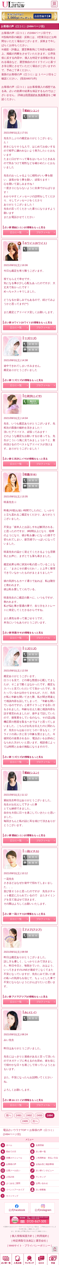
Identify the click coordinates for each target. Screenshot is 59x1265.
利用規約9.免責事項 (36, 95)
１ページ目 (44, 74)
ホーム (9, 1145)
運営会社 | (42, 1240)
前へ (8, 1115)
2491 (19, 1115)
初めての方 (11, 1151)
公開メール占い (13, 1170)
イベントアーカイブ (15, 1189)
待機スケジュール (14, 1158)
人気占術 (10, 1177)
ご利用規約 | (42, 1236)
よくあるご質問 (13, 1183)
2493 (39, 1115)
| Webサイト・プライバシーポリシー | (29, 1245)
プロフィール (43, 232)
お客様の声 (11, 1164)
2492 (29, 1115)
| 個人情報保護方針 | (22, 1236)
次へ (35, 1121)
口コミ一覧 (16, 232)
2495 (25, 1121)
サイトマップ (12, 1196)
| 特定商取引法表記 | (23, 1240)
